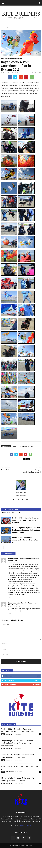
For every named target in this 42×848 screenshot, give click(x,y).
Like (38, 676)
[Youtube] (27, 499)
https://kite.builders (21, 495)
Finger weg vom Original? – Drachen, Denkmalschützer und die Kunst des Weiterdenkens (26, 530)
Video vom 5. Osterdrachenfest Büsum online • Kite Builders (24, 559)
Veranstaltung (8, 58)
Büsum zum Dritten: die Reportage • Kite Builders (23, 603)
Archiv (3, 771)
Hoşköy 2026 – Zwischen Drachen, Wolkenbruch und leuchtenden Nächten (25, 520)
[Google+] (19, 499)
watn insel (33, 446)
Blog (3, 58)
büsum (15, 446)
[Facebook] (14, 499)
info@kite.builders (25, 825)
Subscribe (36, 684)
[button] (39, 3)
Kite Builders (6, 73)
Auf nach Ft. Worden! (8, 470)
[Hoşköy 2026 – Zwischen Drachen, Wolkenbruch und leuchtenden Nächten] (6, 520)
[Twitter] (23, 499)
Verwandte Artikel (10, 509)
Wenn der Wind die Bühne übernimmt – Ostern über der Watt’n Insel (26, 539)
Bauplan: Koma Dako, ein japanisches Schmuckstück (32, 471)
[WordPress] (24, 838)
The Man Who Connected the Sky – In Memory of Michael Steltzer (17, 779)
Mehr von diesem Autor (12, 512)
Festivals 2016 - (17, 58)
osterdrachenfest (24, 446)
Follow (37, 680)
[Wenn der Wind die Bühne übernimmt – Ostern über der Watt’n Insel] (6, 539)
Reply (9, 597)
